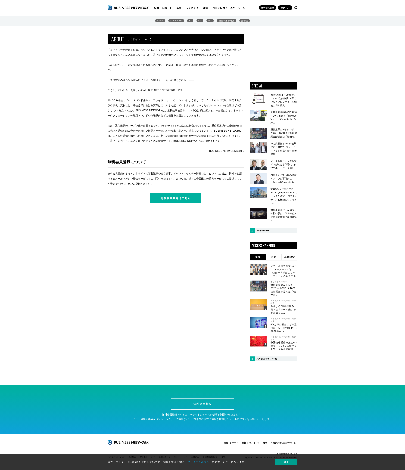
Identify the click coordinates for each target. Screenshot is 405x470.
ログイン (285, 7)
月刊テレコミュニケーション (228, 8)
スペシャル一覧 (263, 230)
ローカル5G (176, 20)
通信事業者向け (226, 20)
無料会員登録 (267, 7)
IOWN (160, 20)
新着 (178, 8)
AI (190, 20)
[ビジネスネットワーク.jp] (128, 7)
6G (199, 20)
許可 (286, 462)
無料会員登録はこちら (176, 198)
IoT (210, 20)
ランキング (192, 8)
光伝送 (244, 20)
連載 (205, 8)
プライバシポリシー (199, 462)
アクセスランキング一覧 (266, 359)
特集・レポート (163, 8)
